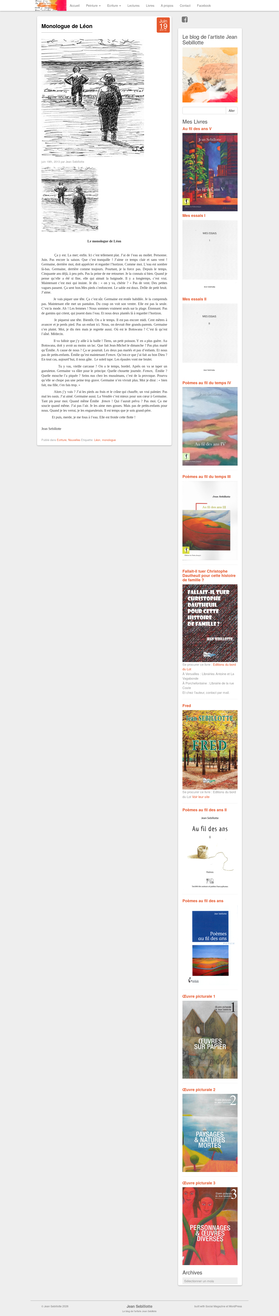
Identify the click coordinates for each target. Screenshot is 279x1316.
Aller (232, 110)
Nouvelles (74, 440)
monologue (109, 440)
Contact (185, 5)
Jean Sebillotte (139, 1306)
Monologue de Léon (66, 26)
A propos (167, 5)
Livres (150, 5)
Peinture (92, 5)
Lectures (134, 5)
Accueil (75, 5)
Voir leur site (200, 796)
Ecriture (113, 5)
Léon (97, 440)
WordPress (235, 1306)
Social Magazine (215, 1306)
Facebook (204, 5)
